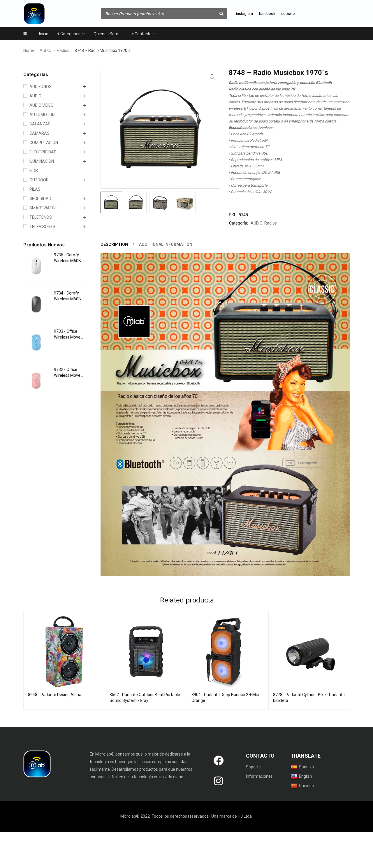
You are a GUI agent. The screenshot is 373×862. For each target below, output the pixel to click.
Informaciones (259, 776)
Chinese (306, 785)
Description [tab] (114, 244)
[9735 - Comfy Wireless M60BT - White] (36, 266)
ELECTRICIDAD (43, 152)
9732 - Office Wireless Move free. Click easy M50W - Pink (68, 372)
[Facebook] (218, 760)
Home (28, 50)
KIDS (33, 170)
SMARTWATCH (43, 208)
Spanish (306, 767)
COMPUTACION (43, 142)
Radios (63, 50)
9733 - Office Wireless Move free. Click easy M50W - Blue (68, 334)
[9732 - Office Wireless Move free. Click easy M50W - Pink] (36, 380)
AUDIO (46, 50)
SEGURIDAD (40, 198)
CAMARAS (39, 133)
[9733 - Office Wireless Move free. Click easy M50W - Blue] (36, 342)
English (305, 776)
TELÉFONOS (40, 217)
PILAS (35, 189)
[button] (212, 77)
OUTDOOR (39, 180)
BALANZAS (40, 124)
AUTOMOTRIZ (42, 114)
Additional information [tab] (165, 244)
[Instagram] (218, 781)
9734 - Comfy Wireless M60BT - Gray (70, 296)
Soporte (253, 767)
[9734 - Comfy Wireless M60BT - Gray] (36, 304)
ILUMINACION (41, 161)
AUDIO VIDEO (41, 105)
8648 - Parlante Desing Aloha (54, 694)
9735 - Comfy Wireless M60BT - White (70, 258)
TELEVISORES (42, 226)
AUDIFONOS (40, 86)
